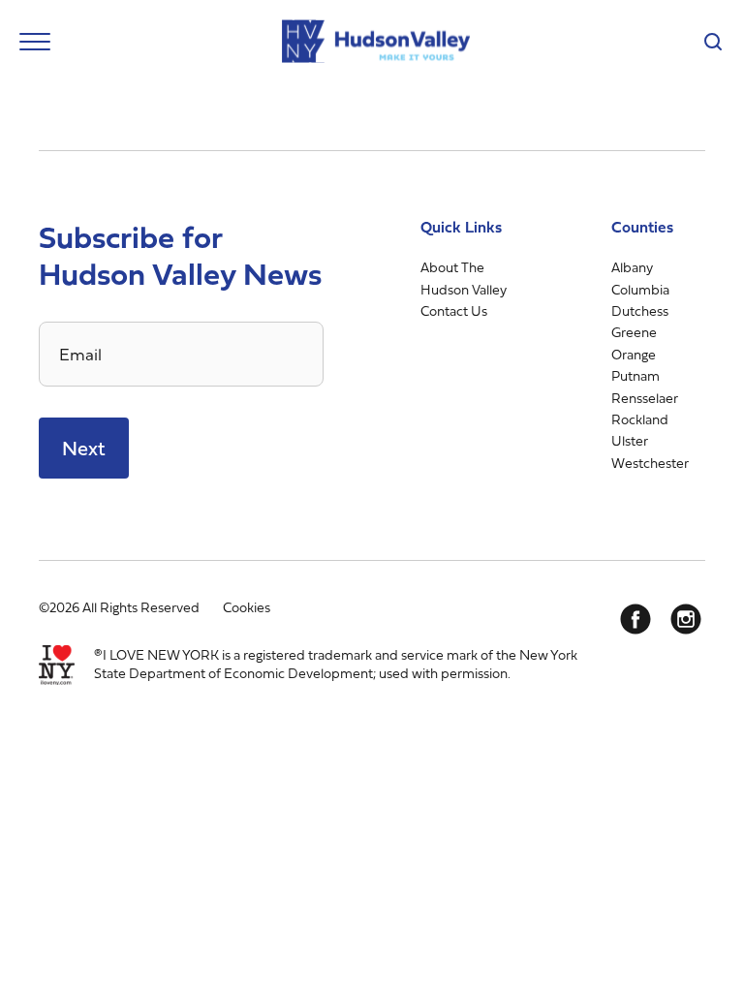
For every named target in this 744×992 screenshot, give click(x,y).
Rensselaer (644, 398)
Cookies (246, 607)
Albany (632, 267)
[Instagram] (685, 619)
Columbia (640, 289)
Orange (633, 354)
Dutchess (639, 310)
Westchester (650, 462)
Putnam (635, 375)
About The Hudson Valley (463, 277)
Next (84, 448)
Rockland (639, 419)
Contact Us (453, 310)
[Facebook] (635, 619)
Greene (634, 332)
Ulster (629, 440)
